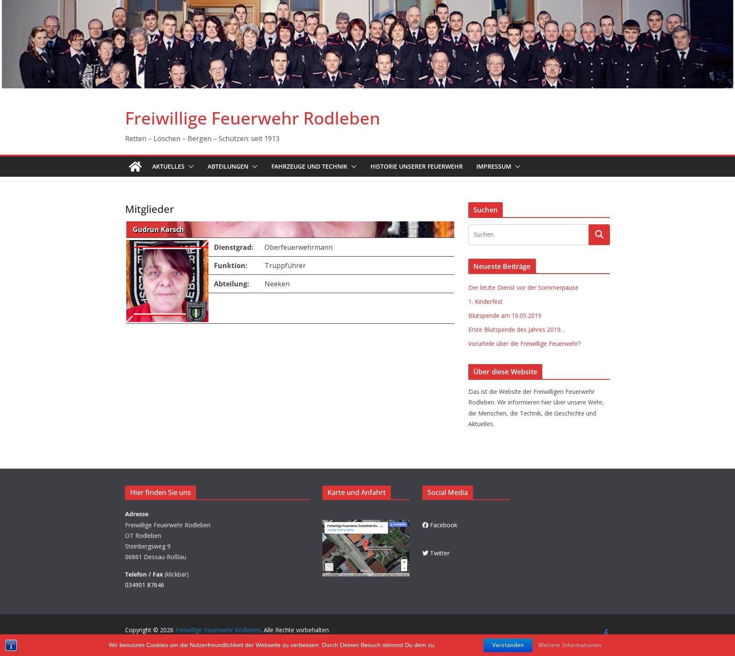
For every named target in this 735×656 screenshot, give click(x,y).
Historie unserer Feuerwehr (416, 166)
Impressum (493, 166)
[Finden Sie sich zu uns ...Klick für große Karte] (366, 525)
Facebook (443, 525)
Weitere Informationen (569, 645)
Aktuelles (168, 166)
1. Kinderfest (485, 301)
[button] (189, 166)
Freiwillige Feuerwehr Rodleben (252, 118)
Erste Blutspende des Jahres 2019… (516, 329)
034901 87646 (144, 585)
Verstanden (508, 645)
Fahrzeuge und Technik (309, 166)
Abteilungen (228, 166)
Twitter (440, 553)
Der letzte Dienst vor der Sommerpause (523, 287)
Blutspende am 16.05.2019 (504, 315)
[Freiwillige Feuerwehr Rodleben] (367, 6)
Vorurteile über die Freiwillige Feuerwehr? (524, 343)
